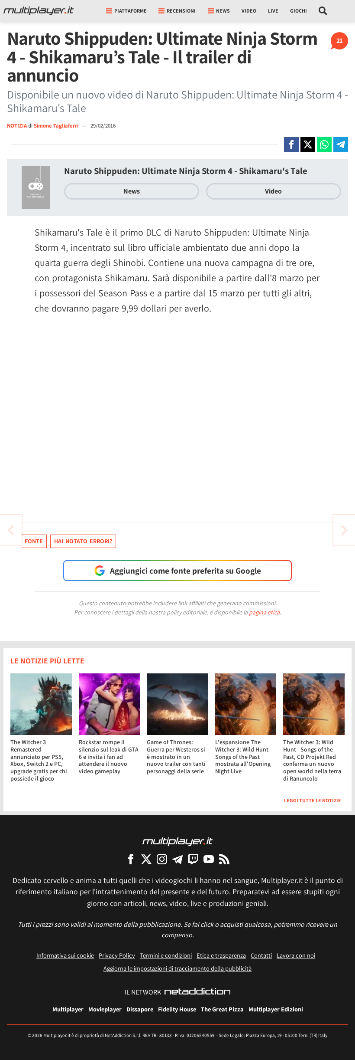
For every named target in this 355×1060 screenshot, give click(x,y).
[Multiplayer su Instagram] (162, 858)
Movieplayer (105, 1009)
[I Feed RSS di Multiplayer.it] (224, 858)
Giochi (298, 10)
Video (249, 10)
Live (273, 10)
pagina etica (264, 612)
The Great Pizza (222, 1009)
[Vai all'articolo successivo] (11, 530)
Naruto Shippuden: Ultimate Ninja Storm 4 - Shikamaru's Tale (185, 171)
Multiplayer (68, 1009)
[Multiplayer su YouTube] (208, 858)
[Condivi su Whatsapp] (324, 144)
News (131, 191)
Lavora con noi (296, 955)
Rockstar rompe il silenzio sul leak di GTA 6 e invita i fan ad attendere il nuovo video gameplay (109, 756)
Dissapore (139, 1009)
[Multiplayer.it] (38, 11)
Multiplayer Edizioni (275, 1009)
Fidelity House (177, 1009)
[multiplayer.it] (177, 841)
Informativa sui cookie (65, 955)
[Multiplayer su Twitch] (193, 858)
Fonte (34, 541)
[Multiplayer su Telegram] (177, 858)
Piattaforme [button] (130, 10)
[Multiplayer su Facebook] (131, 858)
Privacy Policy (117, 955)
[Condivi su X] (307, 144)
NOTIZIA (17, 125)
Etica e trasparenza (221, 955)
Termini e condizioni (166, 955)
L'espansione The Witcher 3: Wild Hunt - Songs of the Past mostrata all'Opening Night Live (243, 756)
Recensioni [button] (181, 10)
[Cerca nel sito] (323, 11)
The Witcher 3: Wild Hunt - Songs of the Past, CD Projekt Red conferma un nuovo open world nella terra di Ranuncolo (312, 760)
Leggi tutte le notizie (312, 800)
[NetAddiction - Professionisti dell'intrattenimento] (197, 992)
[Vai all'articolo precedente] (344, 530)
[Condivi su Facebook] (291, 144)
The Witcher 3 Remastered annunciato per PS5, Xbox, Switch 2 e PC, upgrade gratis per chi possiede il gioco (38, 760)
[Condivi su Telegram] (340, 144)
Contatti (261, 955)
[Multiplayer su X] (146, 858)
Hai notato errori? (83, 541)
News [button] (223, 10)
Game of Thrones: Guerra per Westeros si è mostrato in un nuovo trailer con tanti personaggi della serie (176, 756)
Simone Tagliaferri (57, 125)
